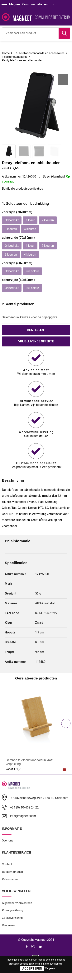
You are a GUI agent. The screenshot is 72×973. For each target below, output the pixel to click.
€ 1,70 (14, 769)
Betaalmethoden (12, 871)
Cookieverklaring (12, 918)
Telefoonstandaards (14, 56)
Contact (7, 864)
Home (6, 53)
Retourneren (10, 879)
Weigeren (50, 968)
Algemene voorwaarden (17, 903)
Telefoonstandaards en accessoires (42, 53)
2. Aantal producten (18, 304)
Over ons (7, 840)
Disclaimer (8, 925)
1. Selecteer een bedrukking (25, 203)
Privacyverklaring (12, 910)
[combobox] (30, 33)
